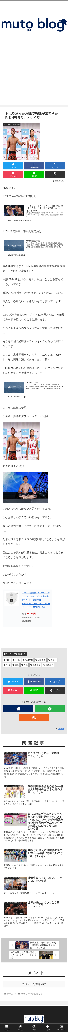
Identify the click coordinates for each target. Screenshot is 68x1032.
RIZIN (17, 660)
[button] (61, 568)
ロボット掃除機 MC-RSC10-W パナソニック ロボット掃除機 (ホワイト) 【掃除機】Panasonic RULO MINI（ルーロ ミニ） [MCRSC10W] (36, 600)
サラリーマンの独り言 (15, 654)
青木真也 (49, 665)
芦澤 (25, 665)
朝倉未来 (41, 660)
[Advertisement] (34, 80)
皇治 (7, 665)
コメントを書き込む (34, 984)
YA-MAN (29, 660)
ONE (7, 660)
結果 (16, 665)
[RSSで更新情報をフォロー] (34, 717)
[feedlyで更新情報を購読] (50, 708)
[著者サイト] (18, 708)
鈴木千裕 (36, 665)
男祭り (53, 660)
